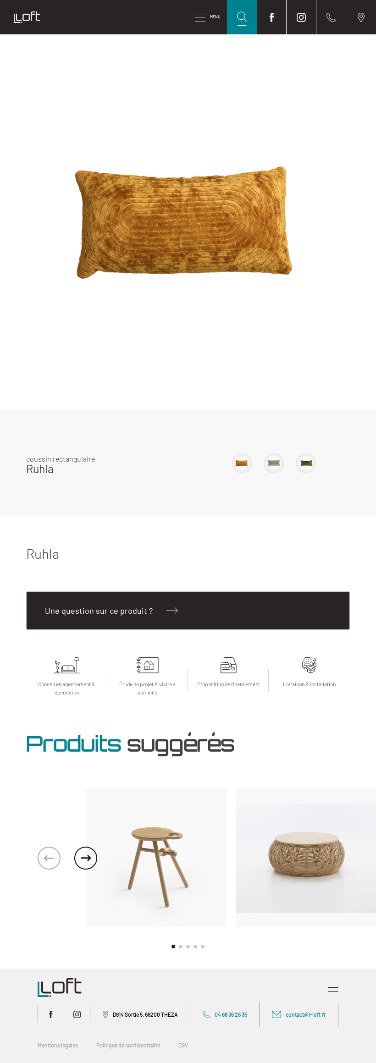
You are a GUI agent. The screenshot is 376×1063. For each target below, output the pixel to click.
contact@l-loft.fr (306, 1014)
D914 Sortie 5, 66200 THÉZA (145, 1014)
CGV (183, 1045)
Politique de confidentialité (128, 1045)
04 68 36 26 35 (231, 1014)
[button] (85, 858)
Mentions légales (58, 1045)
